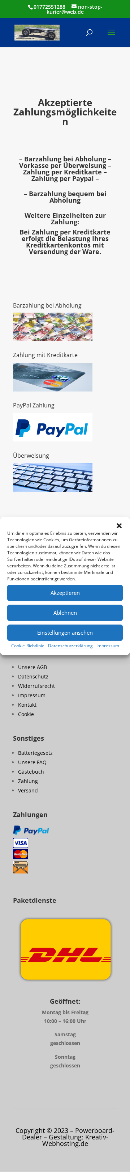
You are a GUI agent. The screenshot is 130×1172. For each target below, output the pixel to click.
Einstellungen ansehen (65, 632)
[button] (119, 525)
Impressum (107, 646)
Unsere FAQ (32, 762)
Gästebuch (31, 771)
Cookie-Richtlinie (27, 646)
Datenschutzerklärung (70, 646)
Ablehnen (65, 612)
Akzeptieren (65, 592)
